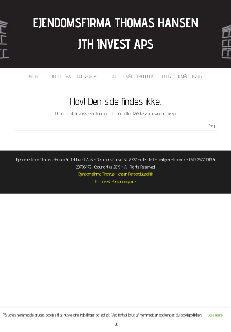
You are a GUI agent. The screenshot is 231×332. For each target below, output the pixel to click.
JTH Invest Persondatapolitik (115, 181)
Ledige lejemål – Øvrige (183, 76)
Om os (33, 76)
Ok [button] (116, 324)
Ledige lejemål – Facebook (130, 76)
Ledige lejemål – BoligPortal (72, 76)
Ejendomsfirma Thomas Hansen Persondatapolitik (115, 174)
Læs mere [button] (215, 315)
